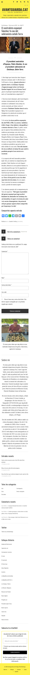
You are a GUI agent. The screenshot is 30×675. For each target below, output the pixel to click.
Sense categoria (20, 491)
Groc (19, 25)
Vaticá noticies (5, 619)
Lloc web (4, 292)
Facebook (13, 1)
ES (27, 5)
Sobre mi (5, 669)
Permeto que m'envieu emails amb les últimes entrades (14, 647)
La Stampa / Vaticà (6, 584)
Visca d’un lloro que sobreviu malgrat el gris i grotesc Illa (15, 474)
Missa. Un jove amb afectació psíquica (11, 468)
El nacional (4, 560)
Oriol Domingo (5, 25)
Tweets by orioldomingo (7, 531)
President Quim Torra (7, 604)
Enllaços (12, 669)
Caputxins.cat (5, 548)
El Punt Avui (4, 564)
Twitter (16, 1)
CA (25, 5)
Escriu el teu (24, 231)
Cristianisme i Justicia (7, 552)
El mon (3, 556)
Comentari (5, 251)
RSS (20, 1)
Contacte (19, 669)
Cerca (27, 1)
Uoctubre (4, 494)
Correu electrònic (7, 285)
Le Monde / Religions (6, 588)
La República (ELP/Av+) (7, 580)
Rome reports (5, 608)
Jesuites (3, 572)
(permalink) (20, 221)
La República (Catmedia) (7, 576)
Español (16, 671)
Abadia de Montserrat (7, 544)
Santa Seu (4, 611)
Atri (2, 488)
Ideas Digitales (5, 568)
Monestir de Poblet (6, 592)
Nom (3, 278)
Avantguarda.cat (15, 9)
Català (25, 669)
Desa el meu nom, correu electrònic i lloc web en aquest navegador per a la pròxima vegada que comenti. (14, 301)
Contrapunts (19, 488)
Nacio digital (5, 596)
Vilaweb (3, 615)
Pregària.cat (4, 600)
